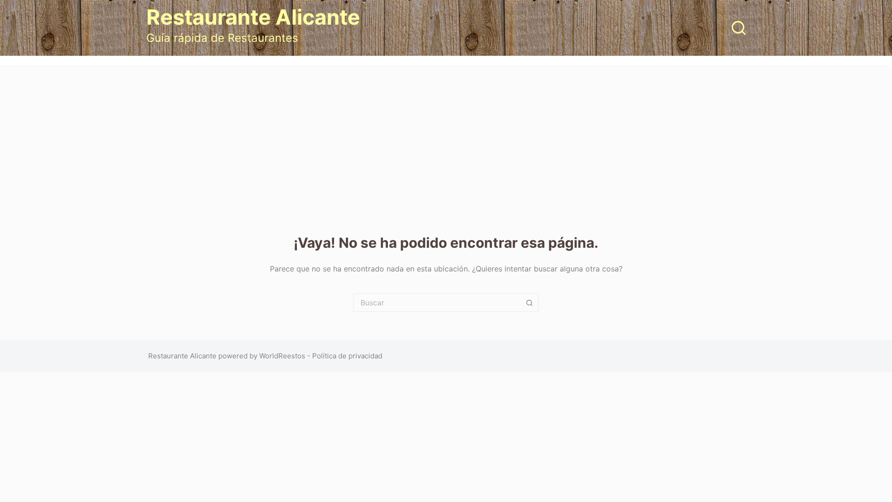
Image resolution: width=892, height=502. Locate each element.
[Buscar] (739, 28)
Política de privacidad (347, 355)
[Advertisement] (446, 135)
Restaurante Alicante (253, 17)
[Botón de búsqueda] (529, 302)
